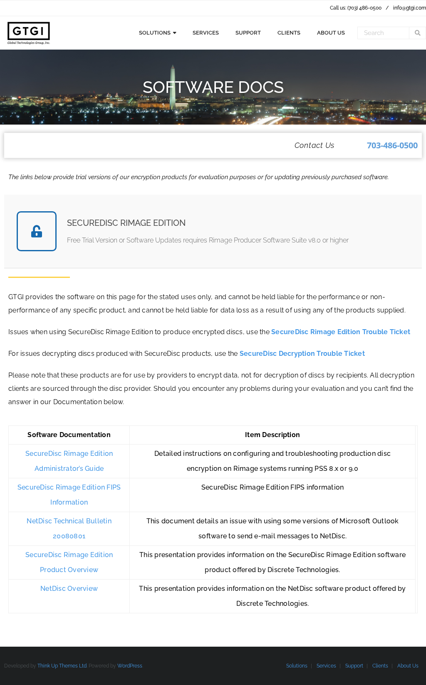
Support (354, 666)
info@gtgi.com (409, 8)
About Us (408, 666)
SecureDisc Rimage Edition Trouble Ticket (340, 332)
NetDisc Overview (69, 588)
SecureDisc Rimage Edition (126, 223)
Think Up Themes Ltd (62, 666)
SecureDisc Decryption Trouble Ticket (302, 354)
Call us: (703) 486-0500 (355, 8)
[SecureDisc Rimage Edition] (37, 231)
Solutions (296, 666)
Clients (380, 666)
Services (326, 666)
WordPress (129, 666)
